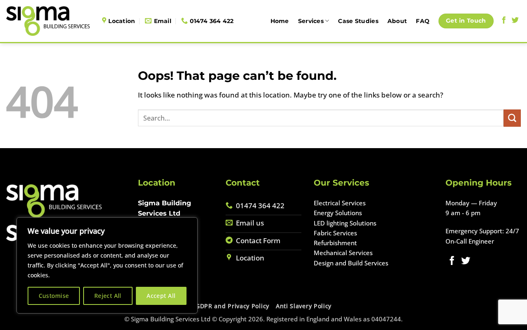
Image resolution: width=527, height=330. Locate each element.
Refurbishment (335, 243)
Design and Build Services (351, 263)
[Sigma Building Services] (48, 20)
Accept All (161, 296)
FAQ (422, 21)
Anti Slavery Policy (303, 306)
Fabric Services (335, 233)
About (397, 21)
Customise (54, 296)
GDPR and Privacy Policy (232, 306)
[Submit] (512, 117)
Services (311, 21)
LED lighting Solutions (345, 223)
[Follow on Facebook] (503, 20)
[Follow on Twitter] (515, 20)
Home (279, 21)
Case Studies (358, 21)
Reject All (107, 296)
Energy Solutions (338, 213)
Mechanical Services (343, 253)
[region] (107, 265)
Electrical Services (340, 203)
